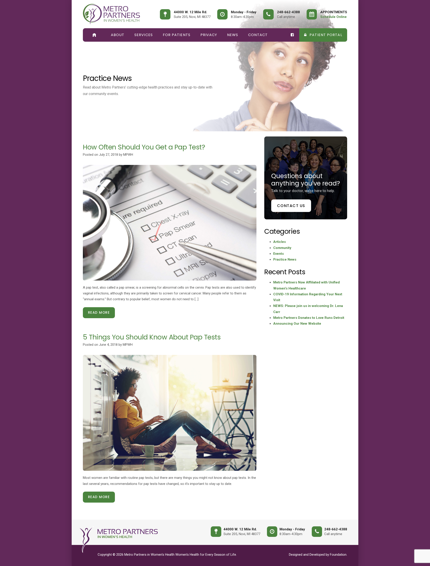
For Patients (176, 34)
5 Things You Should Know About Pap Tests (152, 337)
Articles (279, 242)
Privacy (208, 34)
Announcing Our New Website (297, 324)
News (232, 34)
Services (143, 34)
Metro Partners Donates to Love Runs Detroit (308, 318)
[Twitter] (292, 35)
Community (282, 248)
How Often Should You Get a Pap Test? (144, 147)
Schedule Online (333, 17)
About (118, 34)
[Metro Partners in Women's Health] (111, 14)
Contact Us (291, 205)
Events (278, 254)
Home (94, 35)
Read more (99, 312)
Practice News (284, 259)
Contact (258, 34)
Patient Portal (325, 34)
